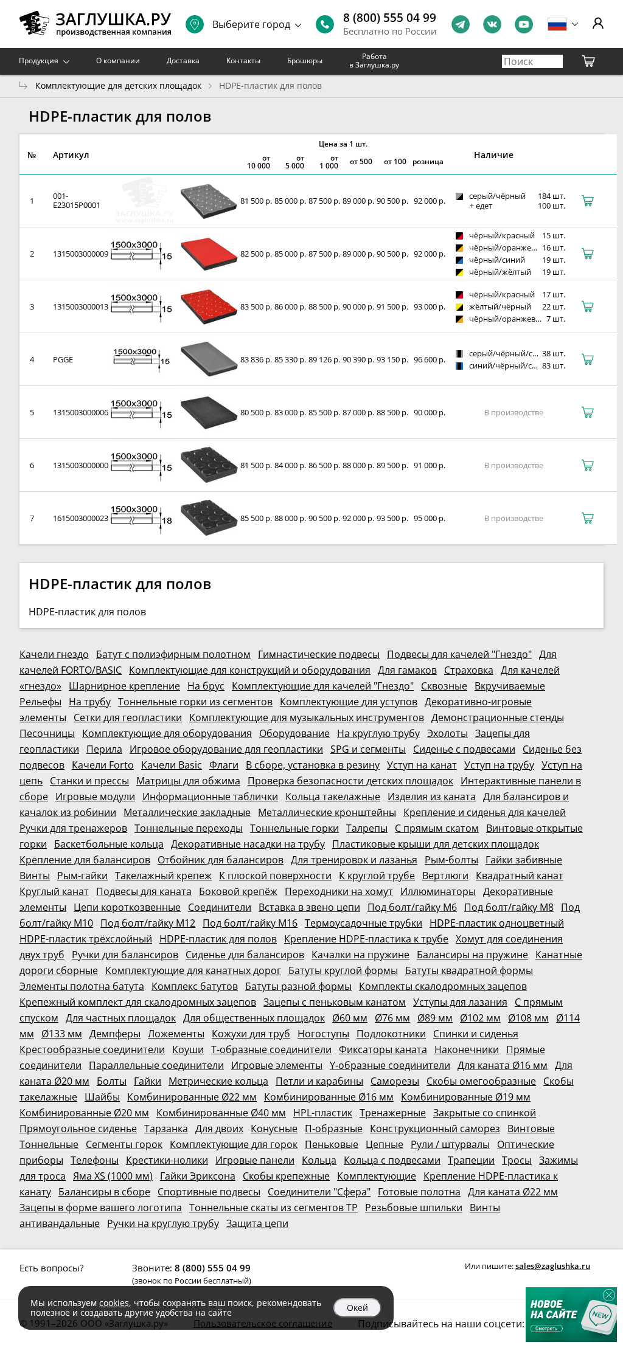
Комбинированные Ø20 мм (84, 1112)
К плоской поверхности (275, 875)
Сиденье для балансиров (245, 954)
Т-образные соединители (271, 1049)
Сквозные (444, 686)
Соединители (219, 907)
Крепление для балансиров (84, 859)
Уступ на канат (422, 765)
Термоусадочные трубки (363, 923)
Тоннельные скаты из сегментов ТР (273, 1207)
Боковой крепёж (238, 891)
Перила (104, 749)
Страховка (468, 670)
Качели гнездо (54, 654)
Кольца (319, 1160)
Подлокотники (391, 1033)
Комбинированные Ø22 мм (192, 1097)
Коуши (188, 1049)
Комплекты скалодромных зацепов (443, 986)
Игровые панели (254, 1160)
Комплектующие (376, 1176)
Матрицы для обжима (188, 780)
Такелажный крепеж (163, 875)
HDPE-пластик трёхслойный (85, 938)
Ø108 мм (528, 1018)
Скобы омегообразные (481, 1081)
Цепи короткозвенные (127, 907)
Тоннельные (48, 1144)
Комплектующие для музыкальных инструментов (306, 717)
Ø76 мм (392, 1018)
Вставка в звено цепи (309, 907)
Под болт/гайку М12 (147, 923)
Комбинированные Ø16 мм (329, 1097)
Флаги (223, 765)
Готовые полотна (419, 1191)
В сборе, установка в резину (313, 765)
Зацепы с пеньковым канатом (334, 1002)
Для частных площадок (121, 1018)
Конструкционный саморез (435, 1128)
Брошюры (304, 60)
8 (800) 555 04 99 (389, 17)
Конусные (274, 1128)
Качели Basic (171, 765)
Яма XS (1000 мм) (113, 1176)
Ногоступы (323, 1033)
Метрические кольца (218, 1081)
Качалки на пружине (360, 954)
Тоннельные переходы (188, 828)
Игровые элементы (276, 1065)
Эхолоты (447, 733)
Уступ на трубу (499, 765)
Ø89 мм (435, 1018)
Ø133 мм (61, 1033)
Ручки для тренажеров (73, 828)
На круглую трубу (378, 733)
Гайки (147, 1081)
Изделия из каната (432, 796)
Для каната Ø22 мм (513, 1191)
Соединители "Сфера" (319, 1191)
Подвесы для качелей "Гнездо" (459, 654)
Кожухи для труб (251, 1033)
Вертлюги (445, 875)
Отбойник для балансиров (221, 859)
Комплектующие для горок (234, 1144)
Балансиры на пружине (472, 954)
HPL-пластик (322, 1112)
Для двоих (219, 1128)
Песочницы (47, 733)
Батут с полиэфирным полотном (173, 654)
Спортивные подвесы (209, 1191)
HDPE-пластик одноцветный (497, 923)
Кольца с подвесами (392, 1160)
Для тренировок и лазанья (354, 859)
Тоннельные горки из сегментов (195, 701)
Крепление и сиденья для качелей (484, 812)
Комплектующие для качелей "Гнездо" (323, 686)
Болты (112, 1081)
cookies (114, 1302)
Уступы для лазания (460, 1002)
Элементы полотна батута (81, 986)
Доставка (183, 60)
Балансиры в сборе (104, 1191)
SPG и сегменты (368, 749)
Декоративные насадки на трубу (248, 844)
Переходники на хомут (339, 891)
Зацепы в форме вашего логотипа (100, 1207)
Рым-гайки (82, 875)
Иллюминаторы (438, 891)
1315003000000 (80, 465)
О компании (118, 60)
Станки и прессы (89, 780)
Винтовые (531, 1128)
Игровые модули (95, 796)
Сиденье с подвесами (464, 749)
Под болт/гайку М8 (509, 907)
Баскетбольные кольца (109, 844)
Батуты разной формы (298, 986)
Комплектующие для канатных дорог (193, 970)
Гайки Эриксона (197, 1176)
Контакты (243, 60)
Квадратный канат (519, 875)
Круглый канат (54, 891)
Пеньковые (331, 1144)
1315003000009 (80, 253)
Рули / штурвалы (450, 1144)
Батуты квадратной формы (469, 970)
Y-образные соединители (390, 1065)
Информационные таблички (210, 796)
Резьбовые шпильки (413, 1207)
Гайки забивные (524, 859)
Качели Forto (103, 765)
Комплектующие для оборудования (167, 733)
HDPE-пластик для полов (218, 938)
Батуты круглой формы (343, 970)
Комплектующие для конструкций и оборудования (250, 670)
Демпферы (115, 1033)
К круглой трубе (377, 875)
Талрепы (367, 828)
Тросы (517, 1160)
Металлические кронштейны (327, 812)
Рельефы (40, 701)
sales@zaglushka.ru (552, 1265)
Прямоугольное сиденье (78, 1128)
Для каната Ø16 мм (503, 1065)
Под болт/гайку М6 (412, 907)
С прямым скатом (437, 828)
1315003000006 (80, 412)
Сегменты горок (124, 1144)
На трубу (90, 701)
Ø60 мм (349, 1018)
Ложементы (176, 1033)
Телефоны (95, 1160)
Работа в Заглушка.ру (374, 60)
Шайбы (102, 1097)
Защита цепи (257, 1223)
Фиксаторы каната (383, 1049)
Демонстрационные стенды (497, 717)
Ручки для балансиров (125, 954)
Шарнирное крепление (124, 686)
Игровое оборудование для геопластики (226, 749)
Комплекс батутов (194, 986)
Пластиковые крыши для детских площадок (435, 844)
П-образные (334, 1128)
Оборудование (294, 733)
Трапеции (471, 1160)
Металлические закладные (187, 812)
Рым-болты (451, 859)
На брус (205, 686)
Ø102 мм (480, 1018)
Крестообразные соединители (92, 1049)
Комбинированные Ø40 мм (221, 1112)
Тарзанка (166, 1128)
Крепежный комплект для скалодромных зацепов (137, 1002)
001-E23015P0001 (76, 200)
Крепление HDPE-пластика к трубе (366, 938)
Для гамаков (407, 670)
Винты (34, 875)
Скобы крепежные (286, 1176)
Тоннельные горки (294, 828)
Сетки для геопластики (128, 717)
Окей (357, 1307)
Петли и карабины (319, 1081)
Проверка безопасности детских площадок (350, 780)
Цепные (384, 1144)
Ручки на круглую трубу (163, 1223)
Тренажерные (393, 1112)
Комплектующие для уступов (348, 701)
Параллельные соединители (156, 1065)
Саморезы (395, 1081)
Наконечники (466, 1049)
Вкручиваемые (510, 686)
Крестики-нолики (167, 1160)
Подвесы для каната (144, 891)
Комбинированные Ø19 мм (466, 1097)
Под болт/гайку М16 (250, 923)
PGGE (63, 359)
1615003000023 (80, 518)
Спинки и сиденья (475, 1033)
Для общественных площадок (254, 1018)
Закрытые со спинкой (484, 1112)
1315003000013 (80, 306)
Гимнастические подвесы (319, 654)
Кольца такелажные (332, 796)
